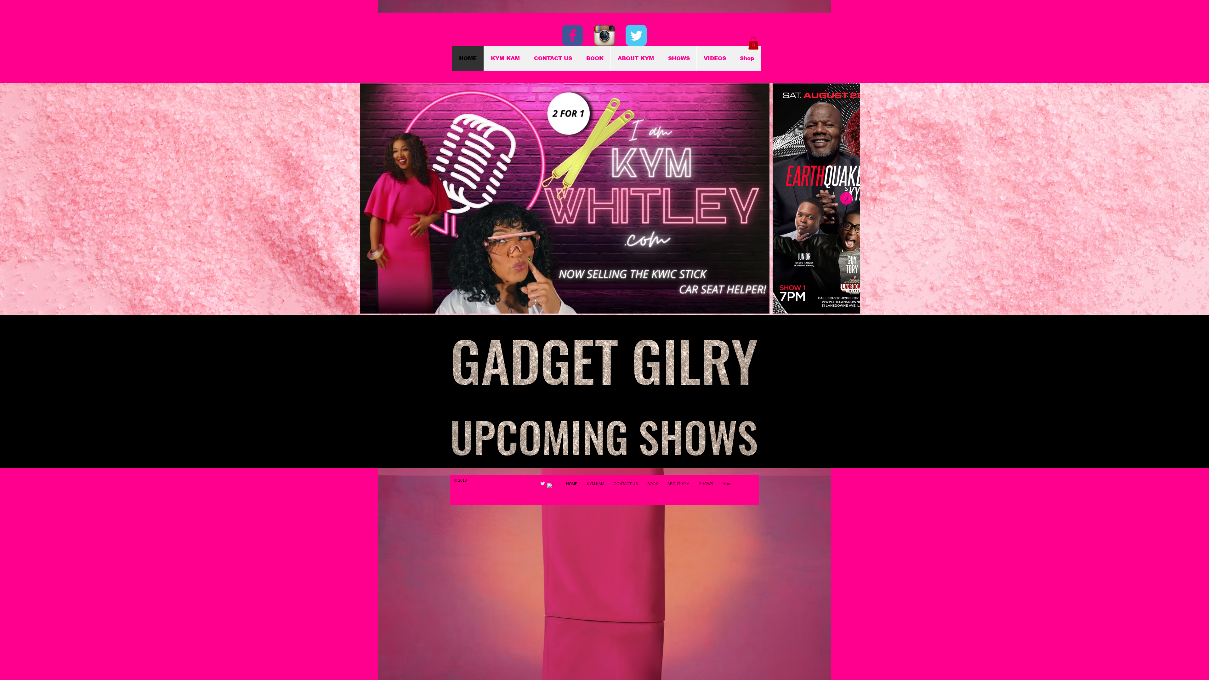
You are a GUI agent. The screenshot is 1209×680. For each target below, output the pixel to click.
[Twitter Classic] (636, 35)
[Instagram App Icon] (604, 35)
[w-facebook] (550, 486)
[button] (753, 43)
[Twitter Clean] (542, 483)
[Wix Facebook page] (572, 35)
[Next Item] (846, 198)
